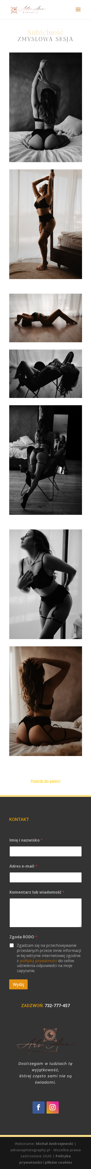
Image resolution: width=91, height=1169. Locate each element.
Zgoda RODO (23, 937)
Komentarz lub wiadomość (37, 892)
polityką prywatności (38, 960)
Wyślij (18, 984)
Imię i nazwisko (26, 840)
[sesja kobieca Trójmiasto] (45, 584)
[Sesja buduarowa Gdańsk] (45, 701)
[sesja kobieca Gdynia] (45, 224)
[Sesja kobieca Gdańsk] (45, 107)
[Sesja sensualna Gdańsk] (45, 374)
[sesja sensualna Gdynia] (45, 318)
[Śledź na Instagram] (53, 1107)
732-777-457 (57, 1005)
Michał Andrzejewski (54, 1143)
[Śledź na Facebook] (39, 1107)
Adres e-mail (23, 866)
